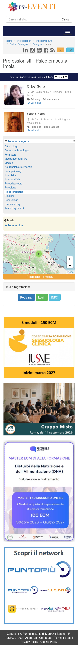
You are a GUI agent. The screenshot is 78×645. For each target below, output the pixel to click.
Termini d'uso (62, 638)
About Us (31, 638)
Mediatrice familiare (16, 158)
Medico (9, 163)
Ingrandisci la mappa (40, 276)
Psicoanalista (12, 179)
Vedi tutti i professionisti (23, 77)
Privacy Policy (29, 642)
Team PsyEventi (14, 208)
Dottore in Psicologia (17, 150)
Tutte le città (15, 225)
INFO (54, 297)
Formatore (10, 154)
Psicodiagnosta (13, 183)
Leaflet (70, 272)
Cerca (65, 19)
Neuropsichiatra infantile (18, 167)
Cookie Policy (48, 642)
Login (41, 297)
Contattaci (45, 638)
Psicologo (10, 187)
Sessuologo (11, 200)
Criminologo (11, 146)
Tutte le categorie (18, 141)
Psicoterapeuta (14, 191)
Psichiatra (10, 175)
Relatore (9, 195)
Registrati (26, 297)
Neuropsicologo (13, 171)
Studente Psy (12, 204)
